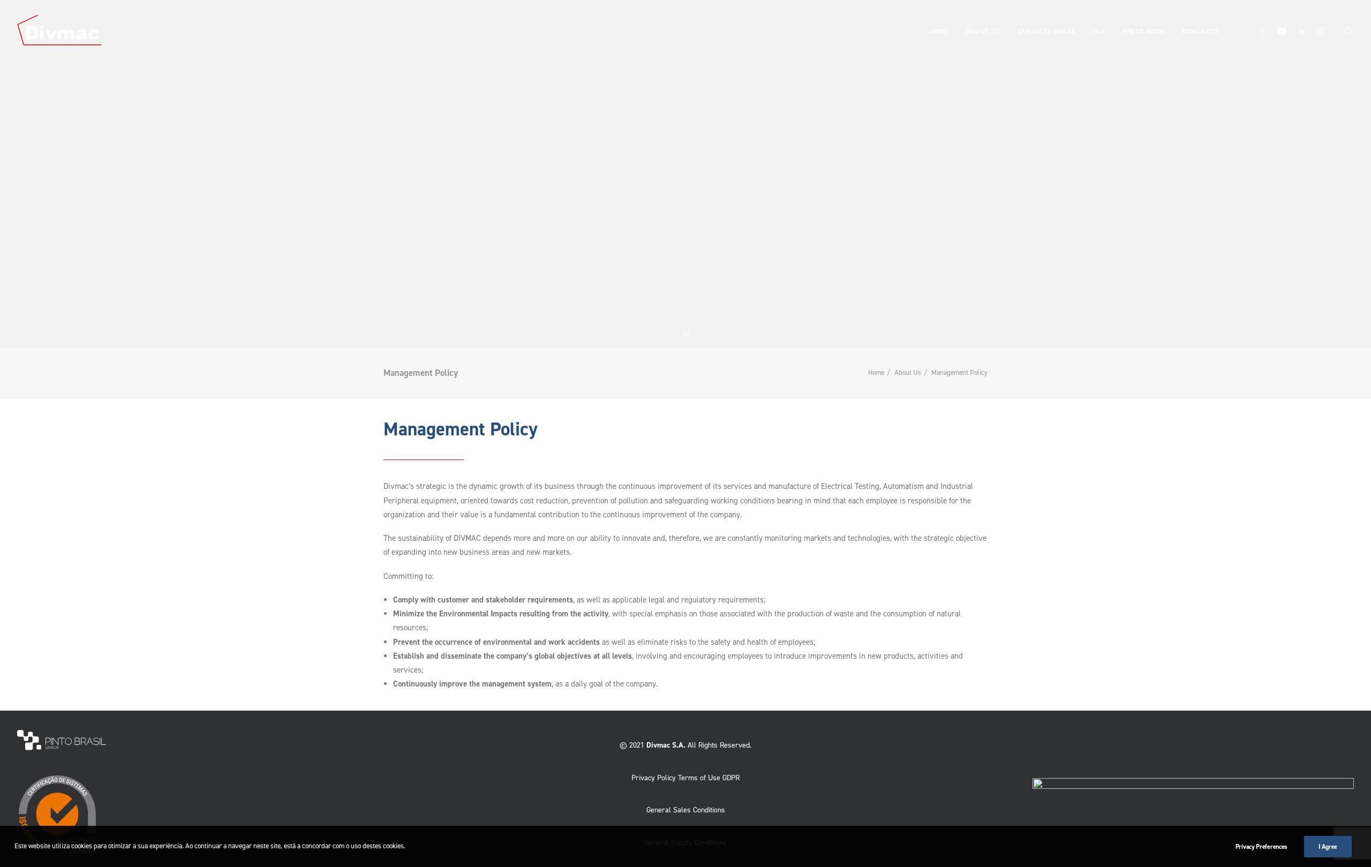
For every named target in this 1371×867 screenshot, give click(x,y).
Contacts (1200, 31)
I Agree (1328, 846)
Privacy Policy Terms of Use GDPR (685, 778)
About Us (983, 31)
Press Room (1143, 31)
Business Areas (1046, 31)
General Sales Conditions (685, 810)
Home (939, 31)
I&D (1099, 31)
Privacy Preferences (1261, 846)
